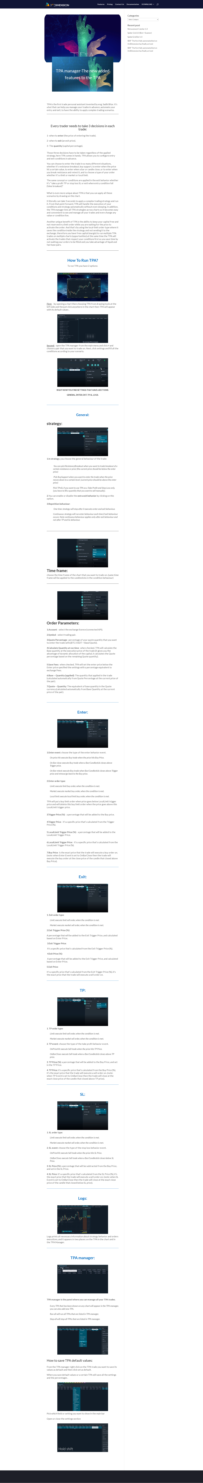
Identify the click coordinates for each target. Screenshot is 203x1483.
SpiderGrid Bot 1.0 (135, 37)
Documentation (133, 4)
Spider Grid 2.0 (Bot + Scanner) (140, 33)
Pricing (109, 4)
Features (100, 4)
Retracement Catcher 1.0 (138, 29)
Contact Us (119, 4)
